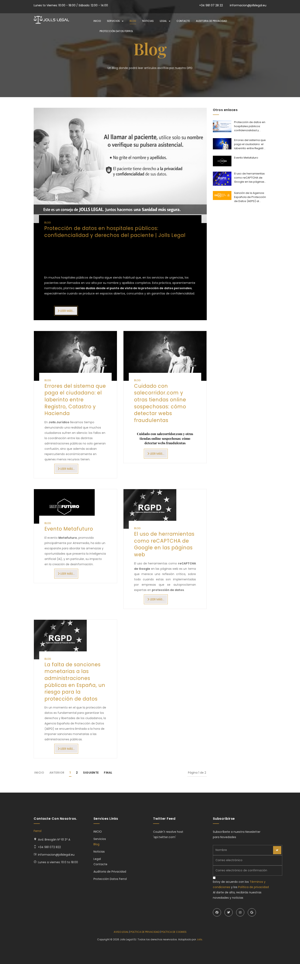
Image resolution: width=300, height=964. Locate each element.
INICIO (97, 21)
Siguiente (91, 773)
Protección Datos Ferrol (116, 31)
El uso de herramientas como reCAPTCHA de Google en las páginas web (164, 544)
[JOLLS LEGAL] (52, 20)
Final (108, 773)
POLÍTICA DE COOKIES (174, 932)
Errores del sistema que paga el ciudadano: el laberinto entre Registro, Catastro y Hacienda (75, 400)
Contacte (183, 21)
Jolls (199, 939)
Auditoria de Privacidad (211, 21)
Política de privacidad (253, 887)
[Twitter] (228, 912)
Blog (133, 21)
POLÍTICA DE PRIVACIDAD (144, 932)
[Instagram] (240, 912)
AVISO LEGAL (121, 932)
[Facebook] (217, 912)
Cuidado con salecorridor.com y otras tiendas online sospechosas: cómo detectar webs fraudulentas (160, 403)
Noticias (148, 21)
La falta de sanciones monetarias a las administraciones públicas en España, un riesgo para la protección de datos (74, 681)
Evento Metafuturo (68, 528)
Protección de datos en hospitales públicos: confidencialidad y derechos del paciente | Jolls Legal (115, 232)
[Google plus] (252, 912)
